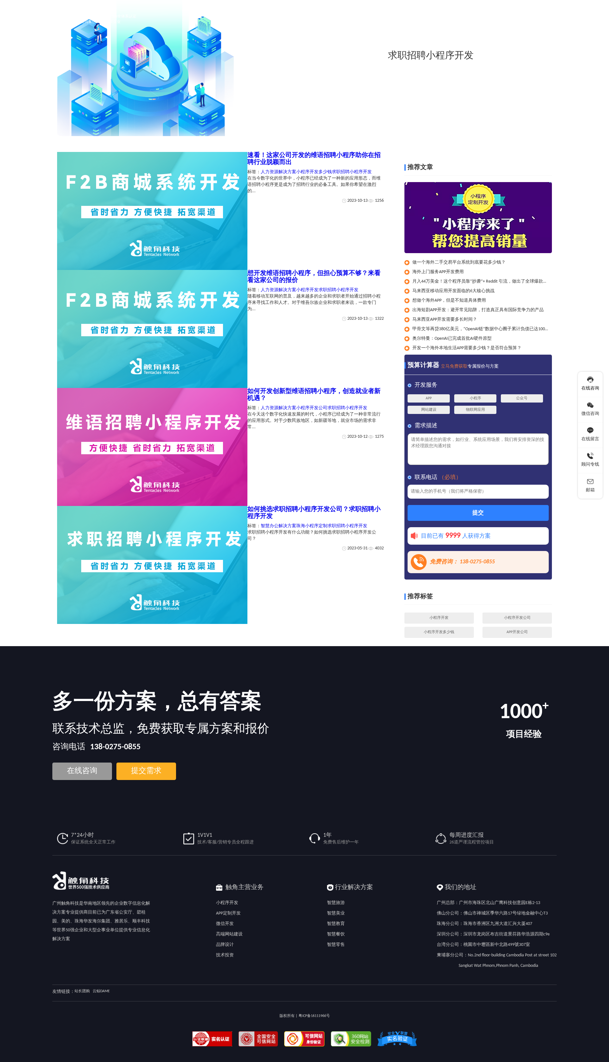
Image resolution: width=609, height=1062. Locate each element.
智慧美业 (336, 913)
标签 (509, 142)
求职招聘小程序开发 (537, 142)
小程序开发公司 (311, 408)
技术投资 (225, 955)
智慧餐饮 (336, 934)
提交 (478, 513)
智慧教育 (336, 923)
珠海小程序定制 (311, 526)
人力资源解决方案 (278, 172)
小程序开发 (307, 290)
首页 (497, 142)
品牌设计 (225, 944)
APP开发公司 (517, 632)
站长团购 (82, 991)
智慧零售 (336, 944)
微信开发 (225, 923)
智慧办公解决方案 (278, 526)
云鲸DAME (101, 991)
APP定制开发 (228, 913)
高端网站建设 (229, 934)
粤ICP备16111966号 (314, 1016)
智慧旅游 (336, 903)
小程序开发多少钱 (314, 172)
